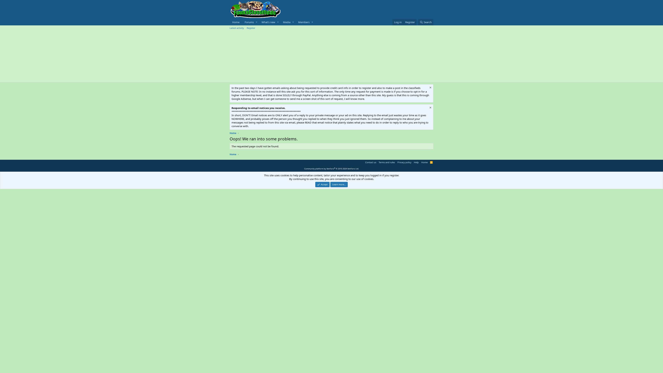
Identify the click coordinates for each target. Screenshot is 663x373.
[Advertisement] (331, 56)
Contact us (370, 162)
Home (235, 22)
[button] (256, 22)
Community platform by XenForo (331, 168)
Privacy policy (404, 162)
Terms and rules (387, 162)
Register (251, 28)
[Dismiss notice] (430, 88)
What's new (268, 22)
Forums (249, 22)
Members (304, 22)
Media (286, 22)
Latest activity (237, 28)
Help (416, 162)
